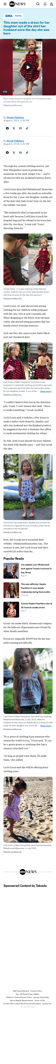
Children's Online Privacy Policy (19, 997)
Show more (45, 392)
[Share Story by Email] (20, 128)
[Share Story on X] (14, 128)
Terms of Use (39, 1000)
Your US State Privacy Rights (27, 994)
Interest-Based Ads (41, 997)
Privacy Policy (36, 991)
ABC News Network (21, 991)
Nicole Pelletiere (15, 117)
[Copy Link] (27, 128)
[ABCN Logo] (17, 4)
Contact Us (46, 1003)
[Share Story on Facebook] (7, 128)
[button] (5, 4)
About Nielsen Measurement (21, 1000)
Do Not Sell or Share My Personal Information (22, 1003)
